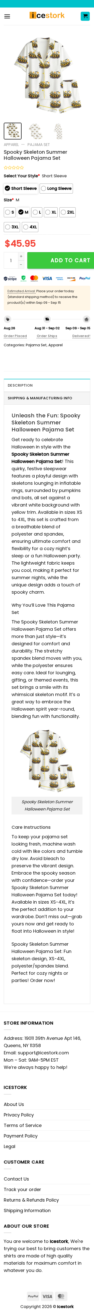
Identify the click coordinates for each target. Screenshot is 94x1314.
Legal (9, 1146)
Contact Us (16, 1179)
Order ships (47, 336)
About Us (14, 1104)
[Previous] (11, 75)
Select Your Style (22, 176)
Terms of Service (23, 1125)
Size (9, 200)
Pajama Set (39, 144)
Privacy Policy (19, 1115)
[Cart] (85, 16)
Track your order (22, 1189)
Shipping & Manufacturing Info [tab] (40, 398)
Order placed (15, 336)
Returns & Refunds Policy (31, 1200)
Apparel (11, 144)
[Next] (82, 75)
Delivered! (81, 336)
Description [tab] (20, 385)
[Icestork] (47, 16)
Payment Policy (21, 1136)
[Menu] (7, 16)
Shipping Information (27, 1210)
